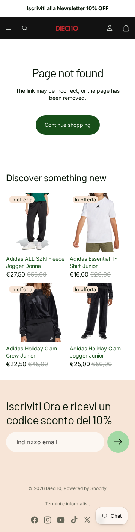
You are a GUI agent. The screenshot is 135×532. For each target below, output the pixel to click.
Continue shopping (68, 125)
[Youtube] (60, 519)
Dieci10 (54, 488)
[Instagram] (47, 519)
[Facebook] (34, 519)
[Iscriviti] (118, 442)
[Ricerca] (24, 28)
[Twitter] (87, 519)
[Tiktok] (74, 519)
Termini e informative (67, 503)
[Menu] (8, 28)
